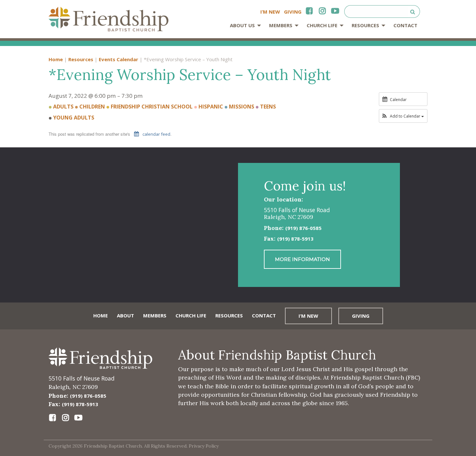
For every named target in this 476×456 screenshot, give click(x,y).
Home (56, 59)
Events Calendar (118, 59)
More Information (302, 259)
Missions (241, 106)
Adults (63, 106)
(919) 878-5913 (295, 238)
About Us (242, 25)
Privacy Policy (204, 446)
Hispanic (210, 106)
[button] (403, 116)
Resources (365, 25)
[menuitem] (244, 28)
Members (280, 25)
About (125, 315)
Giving (292, 11)
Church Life (322, 25)
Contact (405, 25)
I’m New (270, 11)
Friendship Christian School (151, 106)
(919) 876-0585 (303, 228)
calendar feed (156, 134)
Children (91, 106)
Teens (267, 106)
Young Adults (73, 117)
